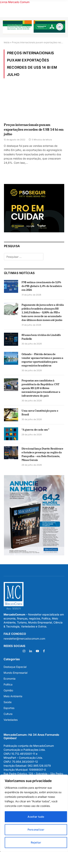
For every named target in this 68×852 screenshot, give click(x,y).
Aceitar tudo (36, 816)
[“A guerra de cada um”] (11, 433)
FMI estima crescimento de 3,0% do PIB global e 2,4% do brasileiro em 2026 (42, 286)
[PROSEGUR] (34, 231)
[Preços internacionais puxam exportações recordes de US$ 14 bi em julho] (34, 103)
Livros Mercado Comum (14, 2)
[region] (34, 813)
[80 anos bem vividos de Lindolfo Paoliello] (11, 339)
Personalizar (36, 829)
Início (6, 42)
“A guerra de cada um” (35, 429)
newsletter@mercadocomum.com (24, 638)
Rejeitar (36, 842)
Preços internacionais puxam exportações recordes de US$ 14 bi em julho (33, 129)
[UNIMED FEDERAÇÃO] (34, 27)
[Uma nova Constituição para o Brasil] (11, 414)
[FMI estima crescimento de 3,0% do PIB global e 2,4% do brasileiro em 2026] (11, 286)
